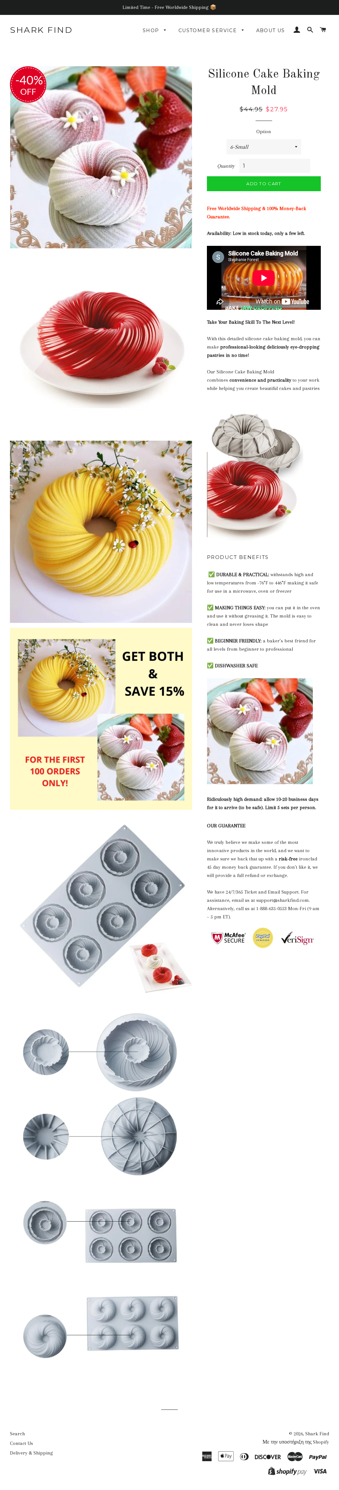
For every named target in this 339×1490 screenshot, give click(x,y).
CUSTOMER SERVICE (208, 30)
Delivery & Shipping (31, 1453)
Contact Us (21, 1443)
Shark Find (41, 30)
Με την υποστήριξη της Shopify (296, 1442)
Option (263, 132)
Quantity (226, 166)
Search (17, 1434)
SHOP (152, 30)
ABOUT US (270, 30)
